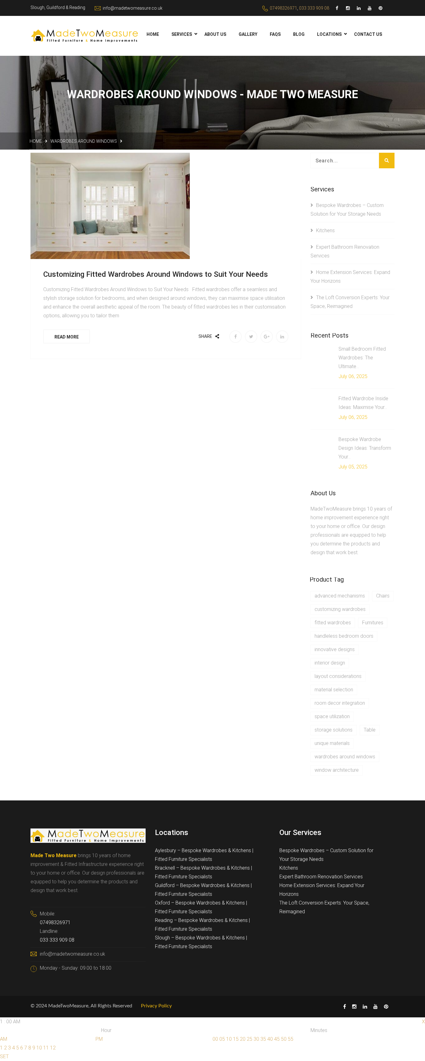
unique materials (332, 743)
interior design (330, 663)
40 (270, 1039)
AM (3, 1039)
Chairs (383, 596)
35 (263, 1039)
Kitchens (325, 230)
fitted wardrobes (333, 623)
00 (215, 1039)
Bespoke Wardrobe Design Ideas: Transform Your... (365, 448)
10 (39, 1048)
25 (249, 1039)
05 (222, 1039)
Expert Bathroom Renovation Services (321, 877)
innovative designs (335, 649)
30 (256, 1039)
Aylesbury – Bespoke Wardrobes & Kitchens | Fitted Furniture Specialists (204, 854)
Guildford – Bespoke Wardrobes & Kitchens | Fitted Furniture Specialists (203, 889)
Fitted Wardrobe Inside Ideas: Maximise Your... (363, 403)
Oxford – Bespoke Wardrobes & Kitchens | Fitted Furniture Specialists (201, 907)
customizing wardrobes (340, 609)
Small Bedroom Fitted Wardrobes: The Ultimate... (362, 357)
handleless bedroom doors (344, 636)
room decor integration (340, 703)
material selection (334, 690)
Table (370, 730)
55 (290, 1039)
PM (99, 1039)
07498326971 (283, 8)
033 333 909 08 (314, 8)
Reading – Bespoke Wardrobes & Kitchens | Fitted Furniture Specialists (202, 924)
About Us (215, 34)
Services (181, 34)
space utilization (332, 716)
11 (46, 1048)
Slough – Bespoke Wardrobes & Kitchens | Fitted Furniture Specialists (201, 942)
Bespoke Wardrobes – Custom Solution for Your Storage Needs (326, 854)
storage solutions (334, 730)
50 (284, 1039)
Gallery (248, 34)
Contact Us (368, 34)
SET (4, 1056)
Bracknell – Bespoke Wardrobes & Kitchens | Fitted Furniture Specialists (203, 872)
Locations (329, 34)
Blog (299, 34)
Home (153, 34)
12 (53, 1048)
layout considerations (338, 676)
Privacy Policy (156, 1005)
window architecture (337, 770)
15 (236, 1039)
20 (242, 1039)
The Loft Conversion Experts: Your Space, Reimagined (324, 907)
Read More (66, 336)
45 (277, 1039)
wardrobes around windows (83, 141)
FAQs (275, 34)
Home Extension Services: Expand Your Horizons (321, 889)
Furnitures (372, 623)
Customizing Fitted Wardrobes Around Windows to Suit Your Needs (155, 274)
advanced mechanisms (340, 596)
